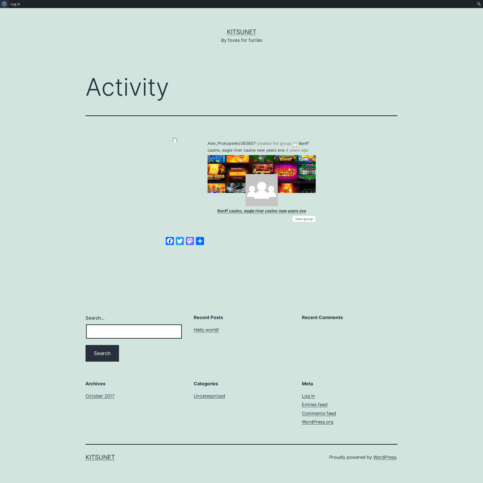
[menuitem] (4, 4)
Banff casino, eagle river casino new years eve (261, 210)
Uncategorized (209, 396)
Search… (95, 318)
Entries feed (315, 404)
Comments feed (319, 413)
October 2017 (100, 396)
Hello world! (206, 329)
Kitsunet (241, 32)
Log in (308, 396)
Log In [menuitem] (15, 4)
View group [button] (304, 219)
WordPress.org (317, 422)
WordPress (384, 457)
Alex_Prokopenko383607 (232, 143)
